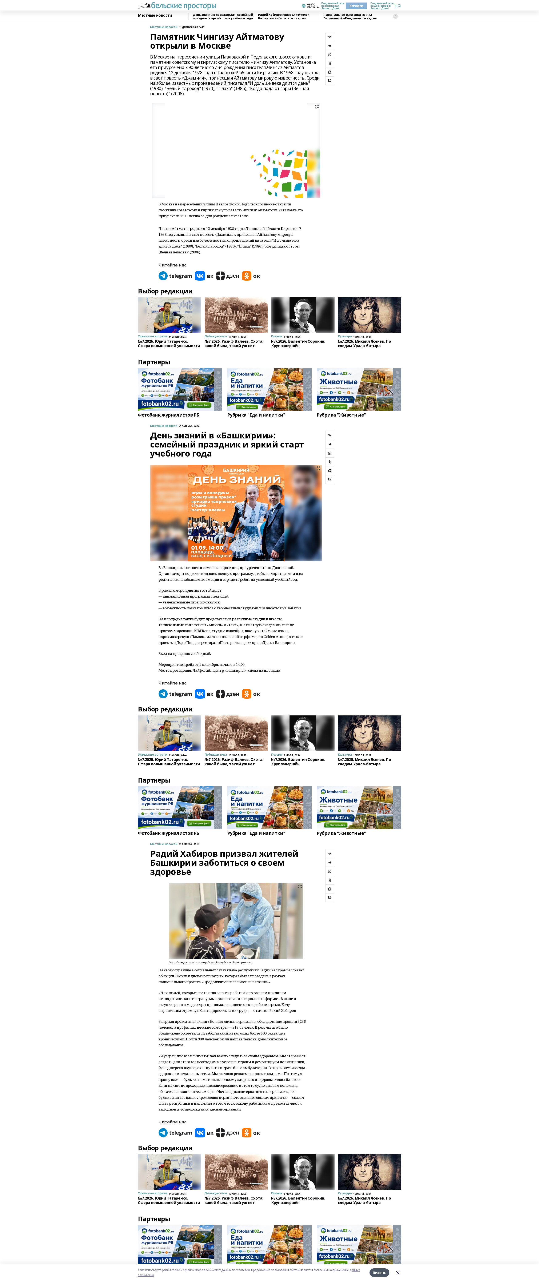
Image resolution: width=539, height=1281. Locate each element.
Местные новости (155, 15)
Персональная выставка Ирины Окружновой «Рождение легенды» (350, 16)
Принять (379, 1272)
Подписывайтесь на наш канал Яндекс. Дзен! (331, 6)
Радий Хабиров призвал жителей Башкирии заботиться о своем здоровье (284, 16)
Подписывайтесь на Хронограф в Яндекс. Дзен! (380, 6)
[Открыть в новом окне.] (175, 276)
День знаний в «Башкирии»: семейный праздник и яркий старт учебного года (223, 16)
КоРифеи (356, 6)
